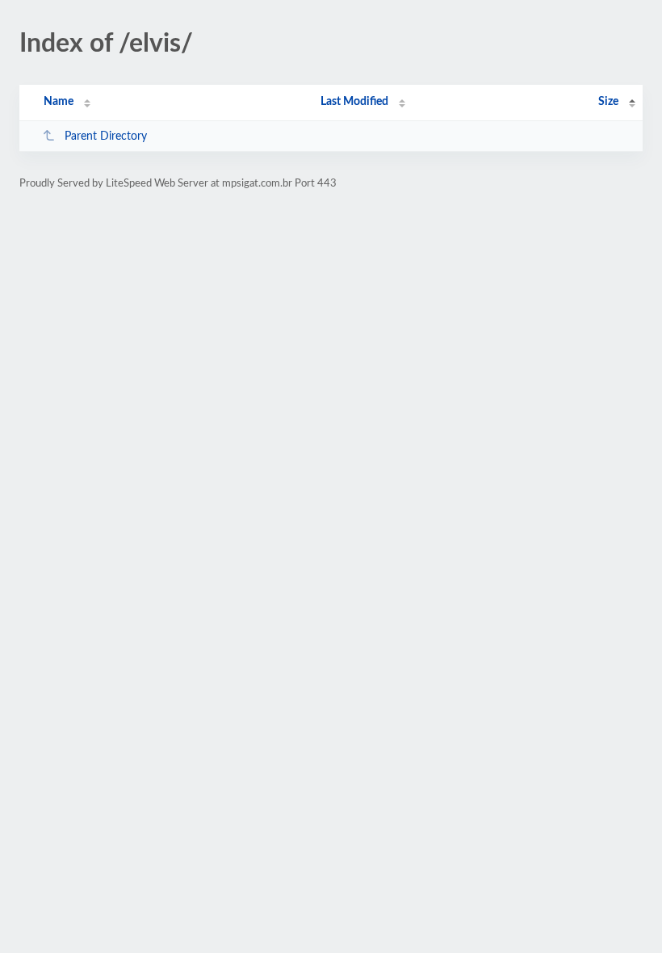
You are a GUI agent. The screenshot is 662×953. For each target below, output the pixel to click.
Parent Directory (106, 136)
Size (608, 101)
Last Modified (354, 101)
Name (58, 101)
